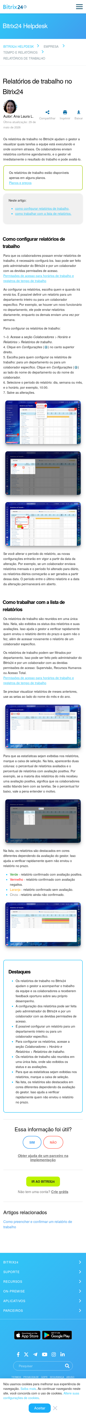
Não (53, 1142)
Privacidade (31, 1377)
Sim (32, 1142)
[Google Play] (57, 1335)
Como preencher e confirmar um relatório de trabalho (37, 1224)
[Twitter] (26, 1354)
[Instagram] (54, 1354)
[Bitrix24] (14, 7)
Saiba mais (28, 1388)
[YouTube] (44, 1354)
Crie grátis (59, 1191)
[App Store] (27, 1335)
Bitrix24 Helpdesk (18, 46)
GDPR (44, 1377)
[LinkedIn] (62, 1354)
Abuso (70, 1377)
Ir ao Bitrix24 (43, 1181)
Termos (16, 1377)
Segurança (57, 1377)
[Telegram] (35, 1354)
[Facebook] (18, 1354)
